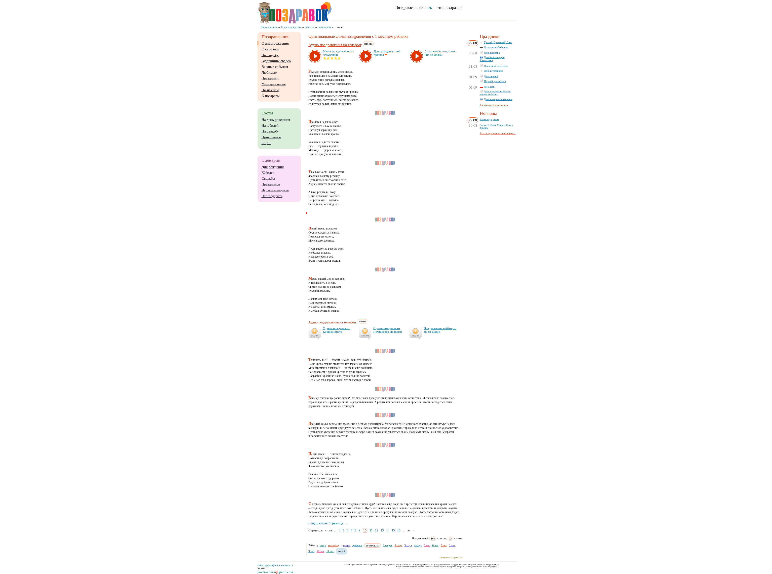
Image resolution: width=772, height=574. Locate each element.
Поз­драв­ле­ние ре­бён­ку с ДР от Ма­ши (440, 330)
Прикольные (271, 137)
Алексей (484, 125)
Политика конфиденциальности (275, 565)
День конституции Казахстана (492, 59)
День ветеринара (493, 70)
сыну (323, 545)
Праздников (271, 184)
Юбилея (268, 173)
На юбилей (270, 125)
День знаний (491, 76)
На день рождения (276, 120)
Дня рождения (273, 167)
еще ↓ (341, 551)
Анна (496, 119)
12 (376, 530)
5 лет (427, 545)
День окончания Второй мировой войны (495, 93)
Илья (493, 125)
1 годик (387, 545)
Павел (509, 125)
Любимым (269, 72)
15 (393, 530)
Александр (486, 119)
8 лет (452, 545)
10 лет (320, 551)
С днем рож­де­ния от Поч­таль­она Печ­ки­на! (387, 330)
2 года (398, 545)
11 (371, 530)
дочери (346, 545)
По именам (270, 90)
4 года (418, 545)
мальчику (333, 545)
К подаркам (270, 96)
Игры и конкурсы (275, 190)
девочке (357, 545)
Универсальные (274, 84)
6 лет (435, 545)
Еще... (266, 143)
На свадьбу (270, 55)
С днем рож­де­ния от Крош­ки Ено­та (336, 330)
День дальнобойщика (496, 47)
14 (387, 530)
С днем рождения (275, 43)
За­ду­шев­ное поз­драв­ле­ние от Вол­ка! (440, 53)
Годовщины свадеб (276, 61)
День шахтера (492, 52)
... (335, 530)
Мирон (501, 125)
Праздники (270, 78)
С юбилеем (270, 49)
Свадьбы (268, 178)
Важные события (275, 67)
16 (398, 530)
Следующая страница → (328, 523)
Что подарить (272, 196)
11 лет (330, 551)
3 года (408, 545)
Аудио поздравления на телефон (334, 45)
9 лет (311, 551)
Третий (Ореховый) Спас (498, 42)
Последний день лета (496, 66)
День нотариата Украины (498, 99)
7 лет (443, 545)
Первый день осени (495, 81)
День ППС (490, 87)
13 (382, 530)
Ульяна (484, 127)
